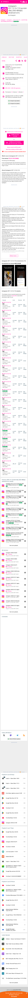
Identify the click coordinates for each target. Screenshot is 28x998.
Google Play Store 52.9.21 (12, 900)
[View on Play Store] (19, 61)
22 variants (9, 566)
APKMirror (6, 1)
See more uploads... (14, 545)
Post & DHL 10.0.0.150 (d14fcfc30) (14, 948)
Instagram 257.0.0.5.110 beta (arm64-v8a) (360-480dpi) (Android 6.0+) (14, 533)
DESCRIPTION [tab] (19, 57)
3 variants (9, 572)
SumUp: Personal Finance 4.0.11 (13, 963)
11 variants (9, 554)
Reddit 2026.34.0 (10, 856)
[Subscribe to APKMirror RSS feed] (24, 735)
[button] (16, 61)
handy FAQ (14, 295)
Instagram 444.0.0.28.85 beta (12, 571)
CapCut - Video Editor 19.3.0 (12, 861)
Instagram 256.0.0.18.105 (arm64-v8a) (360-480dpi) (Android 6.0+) (15, 528)
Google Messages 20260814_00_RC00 (10, 929)
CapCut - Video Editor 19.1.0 (12, 783)
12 (18, 92)
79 (11, 66)
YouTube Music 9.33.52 (11, 818)
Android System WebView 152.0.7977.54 (12, 910)
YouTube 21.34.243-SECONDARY (13, 876)
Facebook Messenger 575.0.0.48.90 (14, 895)
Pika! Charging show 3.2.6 (12, 968)
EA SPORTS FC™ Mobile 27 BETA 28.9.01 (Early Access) (13, 866)
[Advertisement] (14, 40)
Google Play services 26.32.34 (13, 871)
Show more (13, 256)
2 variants (9, 578)
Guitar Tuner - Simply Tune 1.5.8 (13, 953)
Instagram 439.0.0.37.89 (11, 822)
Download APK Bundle (15, 143)
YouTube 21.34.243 (10, 846)
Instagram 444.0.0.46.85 (11, 552)
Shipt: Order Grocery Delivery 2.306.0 (14, 944)
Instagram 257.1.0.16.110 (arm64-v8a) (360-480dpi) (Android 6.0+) (15, 484)
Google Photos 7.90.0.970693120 (13, 915)
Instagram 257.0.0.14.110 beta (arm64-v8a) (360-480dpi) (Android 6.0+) (14, 522)
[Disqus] (14, 673)
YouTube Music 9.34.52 (11, 920)
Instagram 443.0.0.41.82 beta (12, 601)
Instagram (13, 15)
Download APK (15, 135)
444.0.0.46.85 (18, 263)
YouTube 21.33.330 (10, 905)
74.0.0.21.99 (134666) (13, 158)
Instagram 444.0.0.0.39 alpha (12, 605)
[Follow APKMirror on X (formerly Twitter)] (4, 735)
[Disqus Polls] (14, 636)
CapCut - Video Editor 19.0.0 (12, 788)
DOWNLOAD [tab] (4, 57)
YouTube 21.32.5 (10, 808)
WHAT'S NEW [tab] (11, 57)
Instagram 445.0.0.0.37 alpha (12, 577)
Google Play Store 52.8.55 (12, 813)
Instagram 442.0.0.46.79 (11, 565)
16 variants (9, 560)
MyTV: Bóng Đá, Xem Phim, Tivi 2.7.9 (14, 958)
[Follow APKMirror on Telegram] (17, 735)
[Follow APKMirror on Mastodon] (11, 735)
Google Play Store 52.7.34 (12, 798)
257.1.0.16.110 (16, 19)
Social (3, 60)
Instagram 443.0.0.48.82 (11, 559)
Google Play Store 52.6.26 (12, 803)
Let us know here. (17, 989)
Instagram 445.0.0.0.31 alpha (12, 583)
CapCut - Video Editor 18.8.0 (12, 778)
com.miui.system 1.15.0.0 (12, 851)
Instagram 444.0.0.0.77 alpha (12, 596)
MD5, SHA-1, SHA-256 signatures (12, 88)
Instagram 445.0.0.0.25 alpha (12, 589)
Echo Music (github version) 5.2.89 (14, 793)
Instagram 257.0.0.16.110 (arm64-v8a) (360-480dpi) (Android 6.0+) (15, 502)
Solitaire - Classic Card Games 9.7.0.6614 (15, 939)
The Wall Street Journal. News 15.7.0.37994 (16, 978)
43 (12, 92)
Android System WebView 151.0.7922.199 (12, 925)
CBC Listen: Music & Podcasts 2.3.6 (14, 973)
